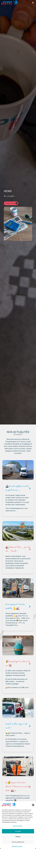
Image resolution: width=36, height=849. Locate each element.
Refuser (18, 836)
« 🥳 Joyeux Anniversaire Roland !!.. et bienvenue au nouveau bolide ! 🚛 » (17, 786)
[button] (33, 805)
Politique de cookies (17, 846)
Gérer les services (17, 826)
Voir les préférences (18, 842)
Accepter (18, 831)
